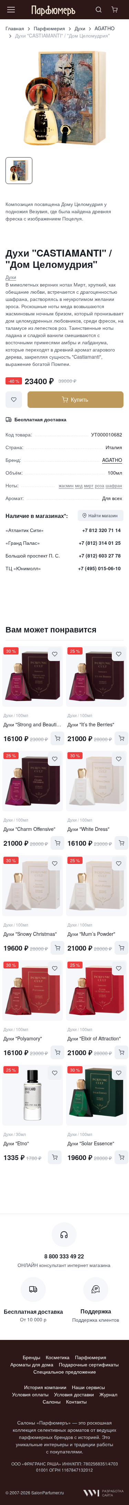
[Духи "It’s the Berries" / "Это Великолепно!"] (96, 676)
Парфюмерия (49, 28)
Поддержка (95, 1311)
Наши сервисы (88, 1387)
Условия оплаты (30, 1394)
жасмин (66, 485)
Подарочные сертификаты (89, 1364)
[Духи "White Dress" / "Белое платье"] (96, 781)
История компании (45, 1387)
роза (99, 485)
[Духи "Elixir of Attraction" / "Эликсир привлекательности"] (96, 990)
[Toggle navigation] (11, 9)
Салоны (52, 1401)
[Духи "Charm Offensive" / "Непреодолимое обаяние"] (32, 781)
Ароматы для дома (31, 1364)
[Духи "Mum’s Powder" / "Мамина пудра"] (96, 885)
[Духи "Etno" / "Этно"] (32, 1095)
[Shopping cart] (115, 9)
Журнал (108, 1394)
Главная (15, 28)
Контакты (76, 1401)
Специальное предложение (64, 1371)
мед (79, 485)
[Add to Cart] (57, 738)
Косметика (57, 1357)
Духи (80, 28)
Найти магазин (103, 515)
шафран (114, 485)
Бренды (31, 1357)
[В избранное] (14, 399)
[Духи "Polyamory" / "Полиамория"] (32, 990)
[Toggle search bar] (98, 9)
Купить (79, 399)
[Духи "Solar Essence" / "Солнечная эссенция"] (96, 1095)
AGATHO (105, 28)
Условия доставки (74, 1394)
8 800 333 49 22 (64, 1256)
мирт (89, 485)
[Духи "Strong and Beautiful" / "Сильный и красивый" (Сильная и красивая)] (32, 676)
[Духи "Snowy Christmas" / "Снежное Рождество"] (32, 885)
